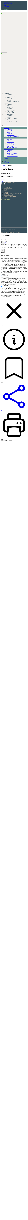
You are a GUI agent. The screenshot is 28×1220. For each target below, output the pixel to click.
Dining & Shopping (12, 118)
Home (2, 165)
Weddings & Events (12, 113)
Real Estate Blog (11, 100)
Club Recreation (11, 110)
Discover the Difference (13, 101)
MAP (5, 5)
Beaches (9, 117)
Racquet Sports (10, 107)
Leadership (9, 98)
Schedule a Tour (8, 188)
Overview (9, 94)
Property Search (4, 9)
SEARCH (6, 6)
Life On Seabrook (8, 114)
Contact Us (7, 2)
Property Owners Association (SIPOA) (13, 193)
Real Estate (6, 93)
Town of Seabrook (8, 195)
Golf (8, 106)
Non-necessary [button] (4, 285)
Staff (5, 165)
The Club (6, 103)
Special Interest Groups (12, 121)
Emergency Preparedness (10, 196)
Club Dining (10, 111)
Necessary (5, 275)
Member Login (8, 3)
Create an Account (9, 242)
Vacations (6, 192)
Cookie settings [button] (12, 247)
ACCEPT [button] (20, 247)
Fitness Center (10, 120)
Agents (8, 97)
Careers (5, 190)
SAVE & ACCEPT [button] (5, 296)
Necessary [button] (3, 274)
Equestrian (9, 108)
